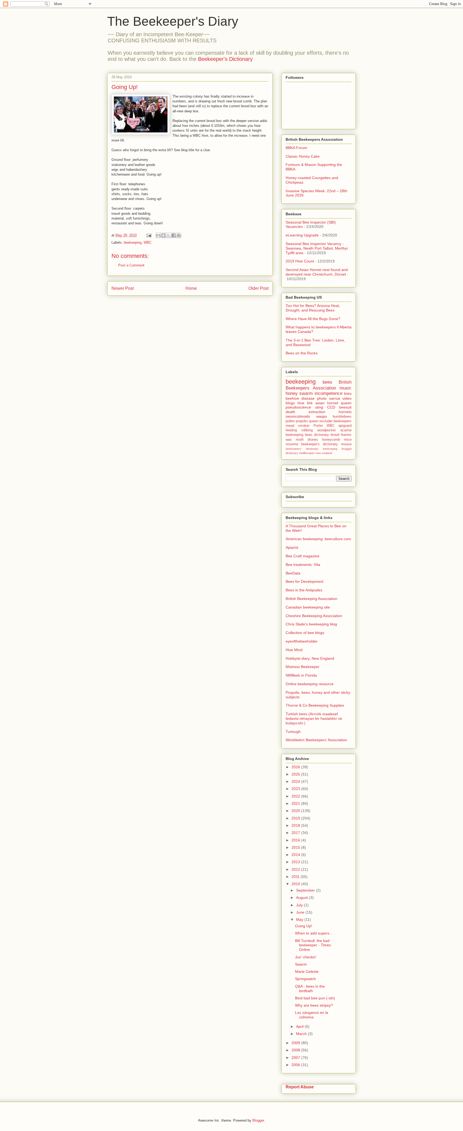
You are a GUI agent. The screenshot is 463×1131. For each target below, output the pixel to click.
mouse (346, 444)
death (290, 412)
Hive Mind (294, 650)
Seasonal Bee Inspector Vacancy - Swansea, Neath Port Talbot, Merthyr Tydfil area (317, 248)
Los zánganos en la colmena (311, 1014)
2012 (296, 869)
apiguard (345, 426)
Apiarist (292, 547)
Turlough (293, 731)
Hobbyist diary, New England (310, 658)
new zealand (324, 453)
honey (292, 393)
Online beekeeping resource (310, 684)
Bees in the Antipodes (304, 590)
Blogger (258, 1120)
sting (319, 407)
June (300, 912)
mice (348, 440)
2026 (296, 767)
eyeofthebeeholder (302, 641)
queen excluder (321, 421)
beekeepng (330, 448)
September (306, 890)
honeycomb (331, 440)
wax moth (295, 440)
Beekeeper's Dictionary (225, 59)
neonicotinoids (298, 416)
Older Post (258, 288)
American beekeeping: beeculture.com (318, 539)
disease (308, 398)
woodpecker (326, 430)
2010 (296, 884)
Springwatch (305, 979)
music (345, 388)
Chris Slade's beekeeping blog (311, 624)
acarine (346, 430)
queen (346, 403)
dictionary (292, 453)
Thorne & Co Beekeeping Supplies (315, 705)
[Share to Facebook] (173, 235)
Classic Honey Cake (303, 156)
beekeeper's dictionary (319, 444)
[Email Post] (148, 235)
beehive (292, 398)
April (300, 1026)
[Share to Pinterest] (178, 235)
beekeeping (132, 242)
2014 (296, 854)
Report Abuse (300, 1086)
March (302, 1034)
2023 (296, 789)
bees (327, 382)
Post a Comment (131, 265)
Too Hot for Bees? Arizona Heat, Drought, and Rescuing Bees (313, 307)
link (310, 403)
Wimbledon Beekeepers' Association (316, 740)
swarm (306, 393)
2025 (296, 774)
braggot (347, 448)
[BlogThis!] (163, 235)
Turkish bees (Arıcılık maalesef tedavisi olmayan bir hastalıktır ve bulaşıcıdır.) (314, 718)
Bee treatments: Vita (303, 564)
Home (191, 288)
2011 (296, 876)
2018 (296, 825)
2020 (296, 811)
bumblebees (342, 416)
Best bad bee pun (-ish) (315, 998)
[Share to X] (168, 235)
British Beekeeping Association (311, 598)
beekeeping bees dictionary (307, 435)
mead (290, 426)
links (348, 393)
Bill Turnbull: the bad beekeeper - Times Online (313, 945)
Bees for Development (304, 581)
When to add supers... (314, 933)
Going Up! (303, 926)
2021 (296, 803)
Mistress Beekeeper (302, 667)
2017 (296, 832)
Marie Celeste (307, 971)
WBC (148, 242)
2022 (296, 796)
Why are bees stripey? (314, 1005)
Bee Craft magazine (302, 556)
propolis (302, 421)
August (302, 897)
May (300, 919)
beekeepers (343, 421)
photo (322, 398)
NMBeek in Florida (301, 675)
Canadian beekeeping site (308, 607)
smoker (303, 426)
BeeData (293, 573)
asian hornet (326, 403)
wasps (321, 416)
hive (300, 403)
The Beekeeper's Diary (172, 21)
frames (346, 435)
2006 (296, 1065)
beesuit (345, 407)
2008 (296, 1050)
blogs (290, 403)
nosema (292, 444)
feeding (291, 430)
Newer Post (122, 288)
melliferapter (307, 453)
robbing (307, 430)
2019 (296, 818)
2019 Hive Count (300, 261)
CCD (331, 407)
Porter (318, 426)
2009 (296, 1043)
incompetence (328, 393)
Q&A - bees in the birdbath (310, 988)
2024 (296, 781)
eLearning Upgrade (302, 235)
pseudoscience (298, 407)
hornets (345, 412)
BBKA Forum (296, 148)
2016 (296, 840)
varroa (334, 398)
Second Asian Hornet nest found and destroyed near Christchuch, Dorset (317, 272)
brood (335, 435)
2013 (296, 862)
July (300, 905)
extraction (317, 412)
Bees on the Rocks (302, 353)
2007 (296, 1057)
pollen (290, 421)
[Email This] (158, 235)
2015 (296, 847)
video (347, 398)
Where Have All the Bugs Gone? (313, 319)
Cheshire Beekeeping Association (314, 616)
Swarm (301, 964)
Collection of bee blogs (305, 633)
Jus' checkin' (305, 957)
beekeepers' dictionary (302, 448)
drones (313, 440)
